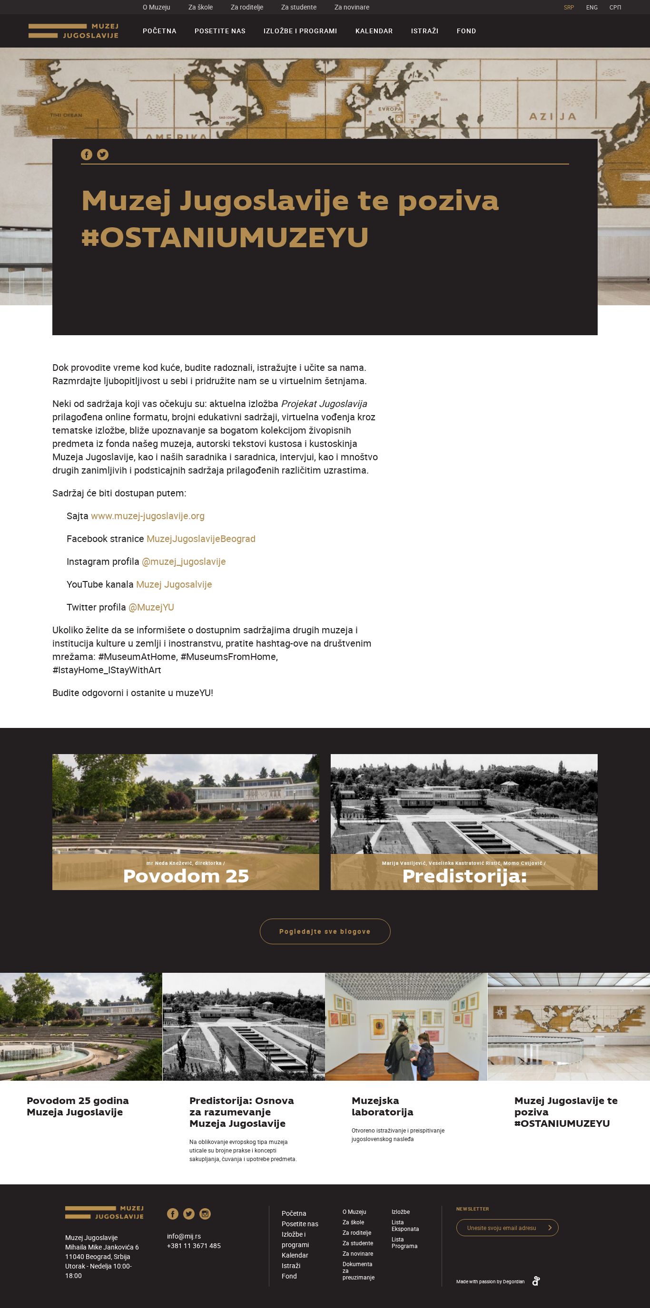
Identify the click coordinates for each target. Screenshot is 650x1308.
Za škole (200, 6)
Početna (160, 30)
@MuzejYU (151, 607)
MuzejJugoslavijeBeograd (201, 538)
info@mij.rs (184, 1235)
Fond (466, 30)
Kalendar (374, 30)
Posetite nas (220, 30)
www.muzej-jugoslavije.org (148, 515)
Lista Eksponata (405, 1225)
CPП (615, 7)
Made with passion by (490, 1281)
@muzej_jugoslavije (184, 561)
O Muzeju (156, 6)
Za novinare (352, 6)
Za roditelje (247, 6)
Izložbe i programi (300, 30)
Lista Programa (405, 1242)
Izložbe (401, 1211)
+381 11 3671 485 (194, 1245)
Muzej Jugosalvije (174, 584)
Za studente (298, 6)
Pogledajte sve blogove (325, 931)
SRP (569, 7)
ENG (592, 7)
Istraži (425, 30)
